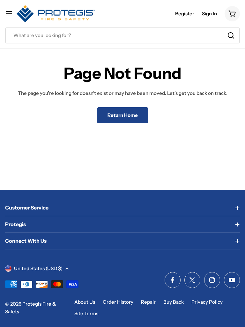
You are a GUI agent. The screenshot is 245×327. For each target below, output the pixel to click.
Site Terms (86, 313)
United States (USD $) (38, 268)
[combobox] (122, 35)
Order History (118, 302)
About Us (84, 302)
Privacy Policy (207, 302)
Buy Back (173, 302)
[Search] (231, 35)
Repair (148, 302)
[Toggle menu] (9, 14)
